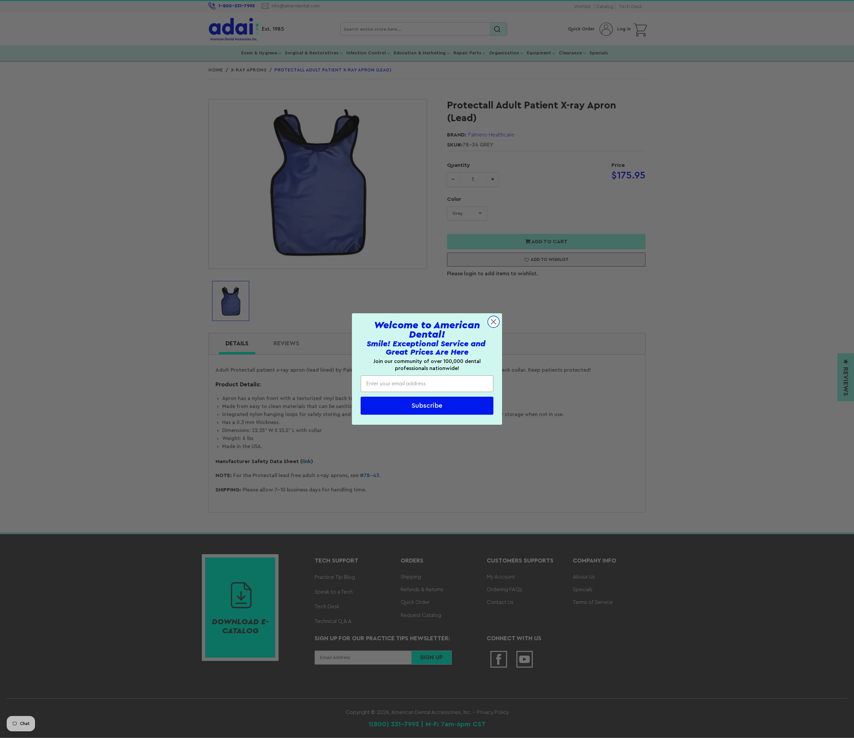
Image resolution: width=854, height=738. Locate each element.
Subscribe (427, 405)
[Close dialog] (493, 322)
